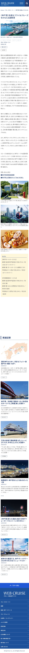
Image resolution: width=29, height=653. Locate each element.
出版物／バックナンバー (7, 618)
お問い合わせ (4, 646)
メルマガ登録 (4, 622)
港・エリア (4, 47)
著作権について (5, 642)
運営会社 (3, 630)
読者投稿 (3, 626)
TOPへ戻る (15, 585)
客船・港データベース (6, 610)
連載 (2, 606)
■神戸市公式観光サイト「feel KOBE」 (12, 177)
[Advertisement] (14, 315)
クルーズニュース (5, 614)
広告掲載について (5, 634)
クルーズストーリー (9, 10)
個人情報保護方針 (5, 638)
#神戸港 (3, 50)
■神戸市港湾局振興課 (7, 175)
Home (2, 10)
